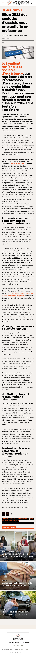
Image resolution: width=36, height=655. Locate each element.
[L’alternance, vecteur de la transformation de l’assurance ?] (18, 546)
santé (31, 518)
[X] (7, 514)
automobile (13, 518)
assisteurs (5, 518)
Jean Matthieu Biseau (17, 164)
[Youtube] (22, 645)
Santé (3, 609)
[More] (11, 514)
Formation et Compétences (8, 551)
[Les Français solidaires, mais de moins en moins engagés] (18, 576)
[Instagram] (14, 645)
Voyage (31, 523)
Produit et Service (12, 10)
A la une (4, 580)
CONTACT (26, 643)
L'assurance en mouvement (17, 35)
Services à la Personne (8, 520)
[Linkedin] (3, 514)
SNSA (17, 520)
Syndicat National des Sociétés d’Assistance (14, 523)
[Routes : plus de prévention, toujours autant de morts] (18, 605)
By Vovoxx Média (23, 649)
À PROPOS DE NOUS (13, 643)
